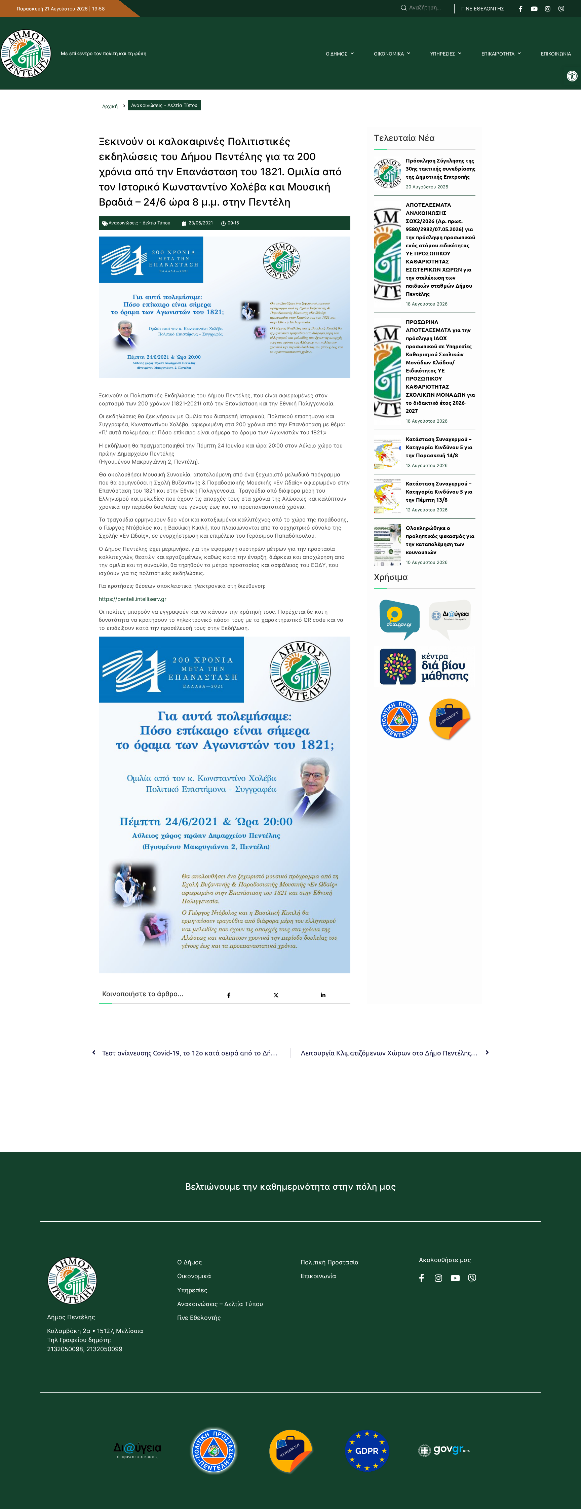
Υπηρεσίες (192, 1290)
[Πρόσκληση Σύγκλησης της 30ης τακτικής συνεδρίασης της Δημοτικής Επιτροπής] (387, 173)
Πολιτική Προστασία (330, 1262)
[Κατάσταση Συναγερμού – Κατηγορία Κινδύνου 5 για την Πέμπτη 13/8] (387, 496)
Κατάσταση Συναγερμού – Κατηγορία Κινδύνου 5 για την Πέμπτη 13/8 (439, 491)
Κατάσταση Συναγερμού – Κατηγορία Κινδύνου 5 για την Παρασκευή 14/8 (439, 447)
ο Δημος (336, 53)
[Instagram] (548, 9)
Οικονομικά (194, 1276)
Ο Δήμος (189, 1262)
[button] (572, 76)
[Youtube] (534, 9)
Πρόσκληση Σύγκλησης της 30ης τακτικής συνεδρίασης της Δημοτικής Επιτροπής (440, 168)
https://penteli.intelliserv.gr (132, 599)
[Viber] (561, 9)
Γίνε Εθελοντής (199, 1317)
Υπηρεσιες (442, 53)
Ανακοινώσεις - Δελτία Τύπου (139, 222)
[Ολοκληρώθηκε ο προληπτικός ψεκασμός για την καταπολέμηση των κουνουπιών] (387, 545)
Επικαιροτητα (497, 53)
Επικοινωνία (318, 1276)
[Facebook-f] (521, 9)
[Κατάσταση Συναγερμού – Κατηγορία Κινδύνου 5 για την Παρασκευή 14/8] (387, 452)
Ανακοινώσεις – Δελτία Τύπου (220, 1303)
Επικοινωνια (556, 53)
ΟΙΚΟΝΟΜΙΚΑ (389, 53)
